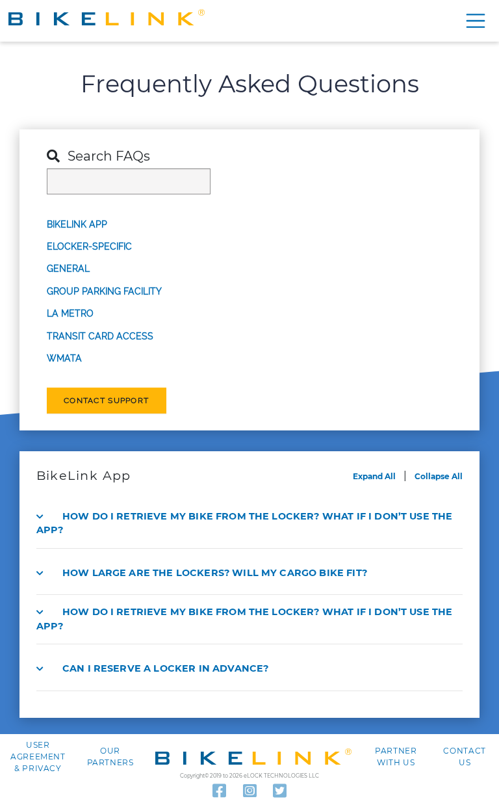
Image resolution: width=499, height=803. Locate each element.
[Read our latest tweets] (279, 791)
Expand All (374, 476)
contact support (106, 400)
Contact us (464, 756)
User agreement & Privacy (38, 756)
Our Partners (110, 756)
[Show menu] (473, 21)
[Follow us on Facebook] (219, 791)
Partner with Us (395, 756)
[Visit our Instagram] (250, 791)
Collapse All (439, 476)
